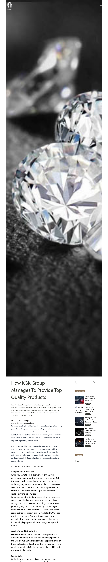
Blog (77, 461)
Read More (88, 403)
